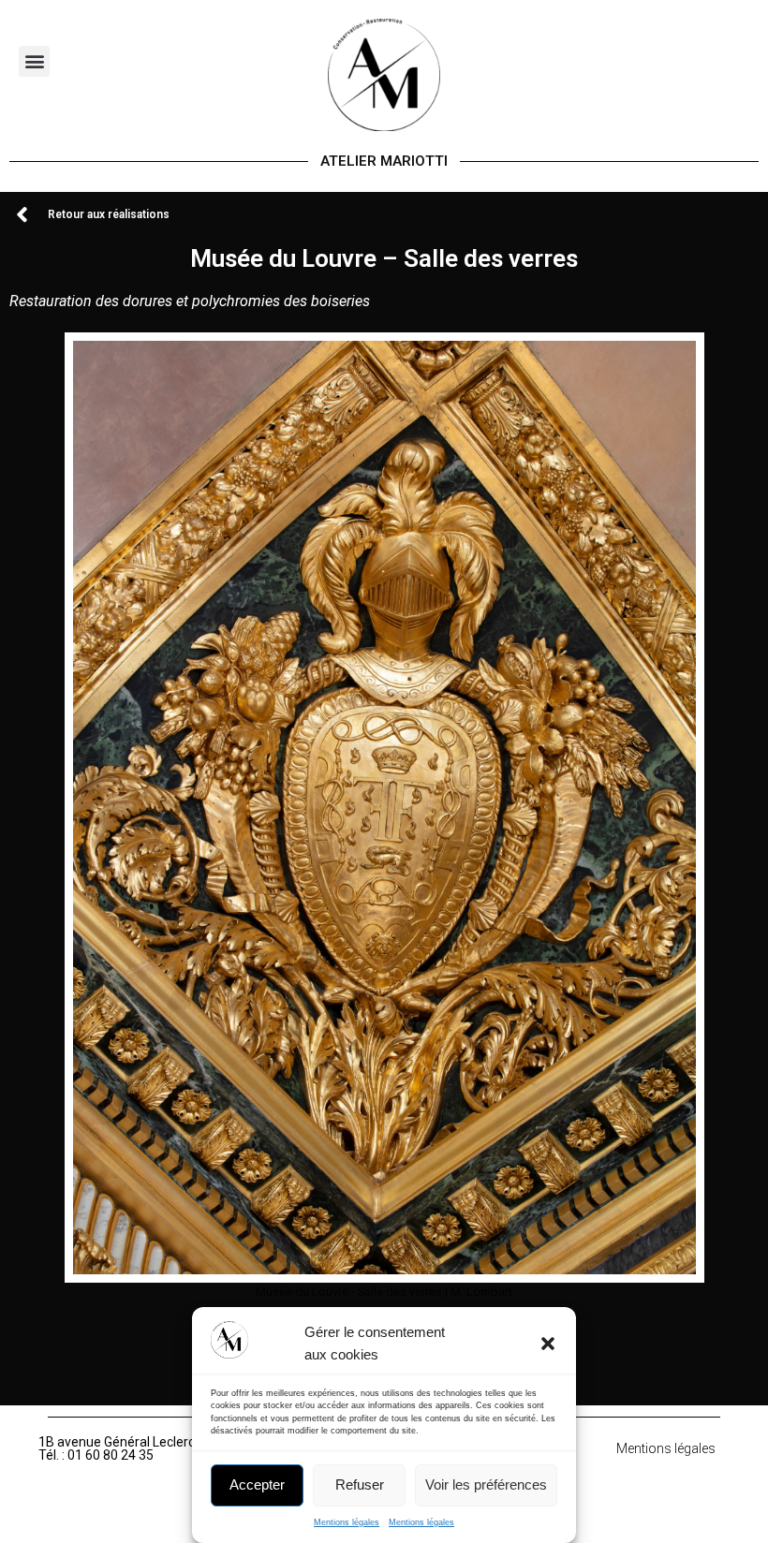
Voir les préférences (486, 1484)
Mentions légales (346, 1522)
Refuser (359, 1484)
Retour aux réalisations (109, 214)
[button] (548, 1343)
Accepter (257, 1484)
